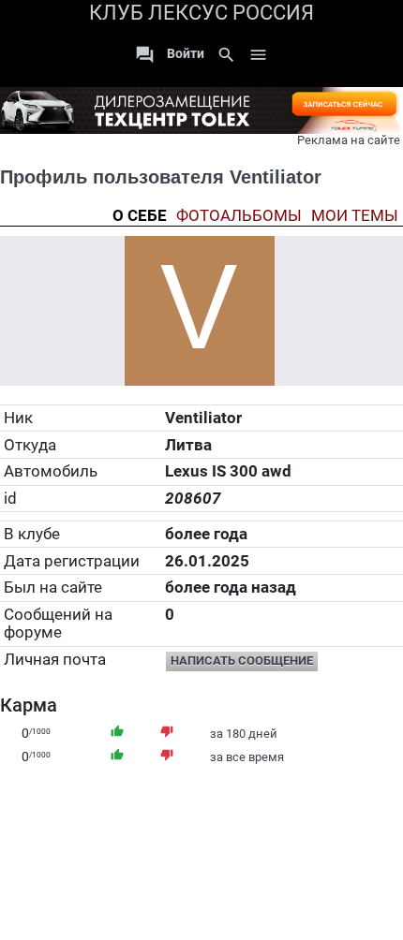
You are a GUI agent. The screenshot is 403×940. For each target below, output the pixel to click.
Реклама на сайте (348, 140)
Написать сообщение (242, 661)
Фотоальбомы (239, 216)
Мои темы (354, 216)
